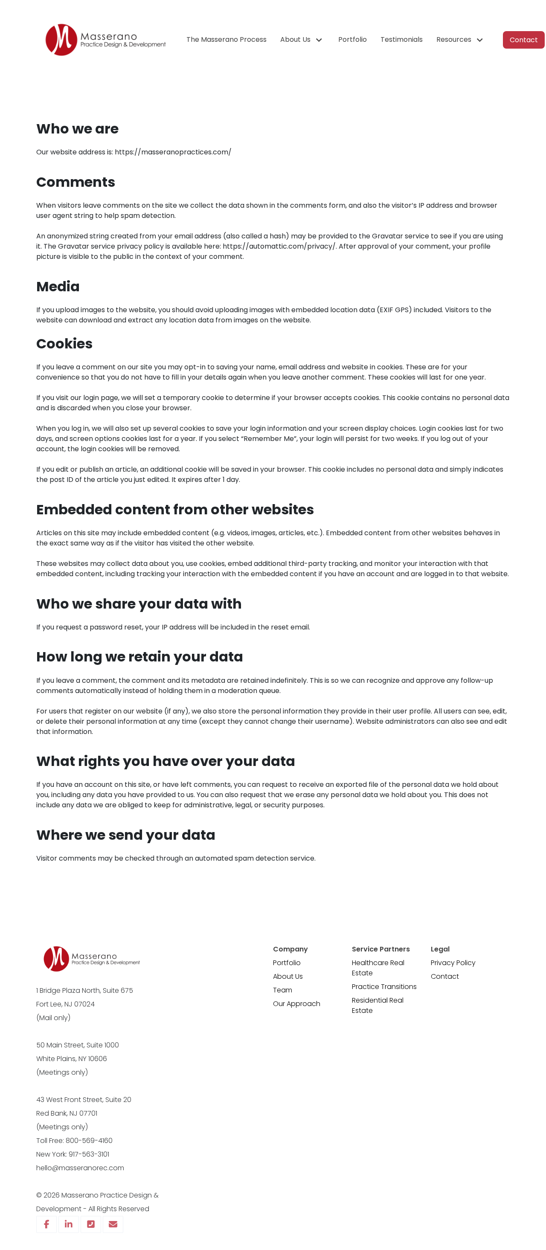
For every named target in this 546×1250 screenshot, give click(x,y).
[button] (302, 40)
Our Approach (296, 1004)
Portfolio (287, 963)
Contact (445, 976)
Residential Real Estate (378, 1005)
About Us (288, 976)
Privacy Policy (453, 963)
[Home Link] (104, 40)
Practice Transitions (384, 987)
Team (282, 990)
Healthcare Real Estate (378, 968)
